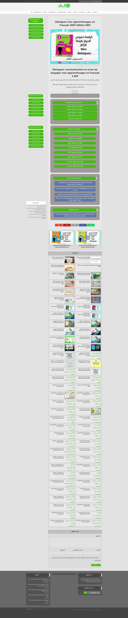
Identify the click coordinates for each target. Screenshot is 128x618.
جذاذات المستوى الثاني (36, 102)
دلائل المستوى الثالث (36, 137)
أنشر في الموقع (29, 1)
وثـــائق (88, 12)
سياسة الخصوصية (41, 1)
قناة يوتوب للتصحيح (36, 37)
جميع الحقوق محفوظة (43, 609)
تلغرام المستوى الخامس (75, 162)
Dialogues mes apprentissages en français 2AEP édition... (84, 307)
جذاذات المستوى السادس (36, 115)
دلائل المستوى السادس (36, 146)
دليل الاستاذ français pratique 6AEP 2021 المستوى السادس (83, 299)
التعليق (98, 536)
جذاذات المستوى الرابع (36, 108)
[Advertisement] (36, 68)
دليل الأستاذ (82, 12)
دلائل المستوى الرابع (36, 140)
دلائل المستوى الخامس (36, 143)
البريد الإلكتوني (77, 550)
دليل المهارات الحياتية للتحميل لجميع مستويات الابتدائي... (58, 346)
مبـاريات (45, 12)
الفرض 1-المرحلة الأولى (36, 34)
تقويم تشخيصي (62, 12)
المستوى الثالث (81, 19)
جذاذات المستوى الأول (36, 99)
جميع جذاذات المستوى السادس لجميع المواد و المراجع (84, 291)
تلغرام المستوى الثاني (75, 148)
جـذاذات (75, 12)
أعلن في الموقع (52, 1)
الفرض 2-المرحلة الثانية (36, 31)
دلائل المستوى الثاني (36, 134)
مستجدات (95, 12)
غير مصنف (67, 19)
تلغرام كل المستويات (75, 138)
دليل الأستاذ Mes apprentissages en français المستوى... (84, 346)
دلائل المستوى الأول (36, 131)
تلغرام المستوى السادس (75, 166)
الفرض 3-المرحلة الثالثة (36, 28)
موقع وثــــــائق (35, 609)
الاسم (98, 550)
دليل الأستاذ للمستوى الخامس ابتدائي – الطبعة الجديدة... (58, 354)
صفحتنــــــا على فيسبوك (75, 134)
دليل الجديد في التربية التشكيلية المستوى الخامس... (59, 299)
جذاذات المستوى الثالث (36, 105)
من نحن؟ (47, 1)
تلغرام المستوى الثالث (75, 152)
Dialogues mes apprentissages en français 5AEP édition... (84, 314)
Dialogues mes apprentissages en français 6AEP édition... (57, 307)
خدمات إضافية (37, 12)
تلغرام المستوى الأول (75, 143)
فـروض (69, 12)
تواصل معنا (34, 1)
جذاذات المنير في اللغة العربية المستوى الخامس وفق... (58, 283)
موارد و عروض (52, 12)
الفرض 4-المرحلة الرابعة (36, 25)
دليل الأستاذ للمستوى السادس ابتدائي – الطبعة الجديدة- (84, 354)
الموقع (63, 550)
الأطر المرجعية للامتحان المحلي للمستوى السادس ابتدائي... (58, 291)
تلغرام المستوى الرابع (75, 157)
